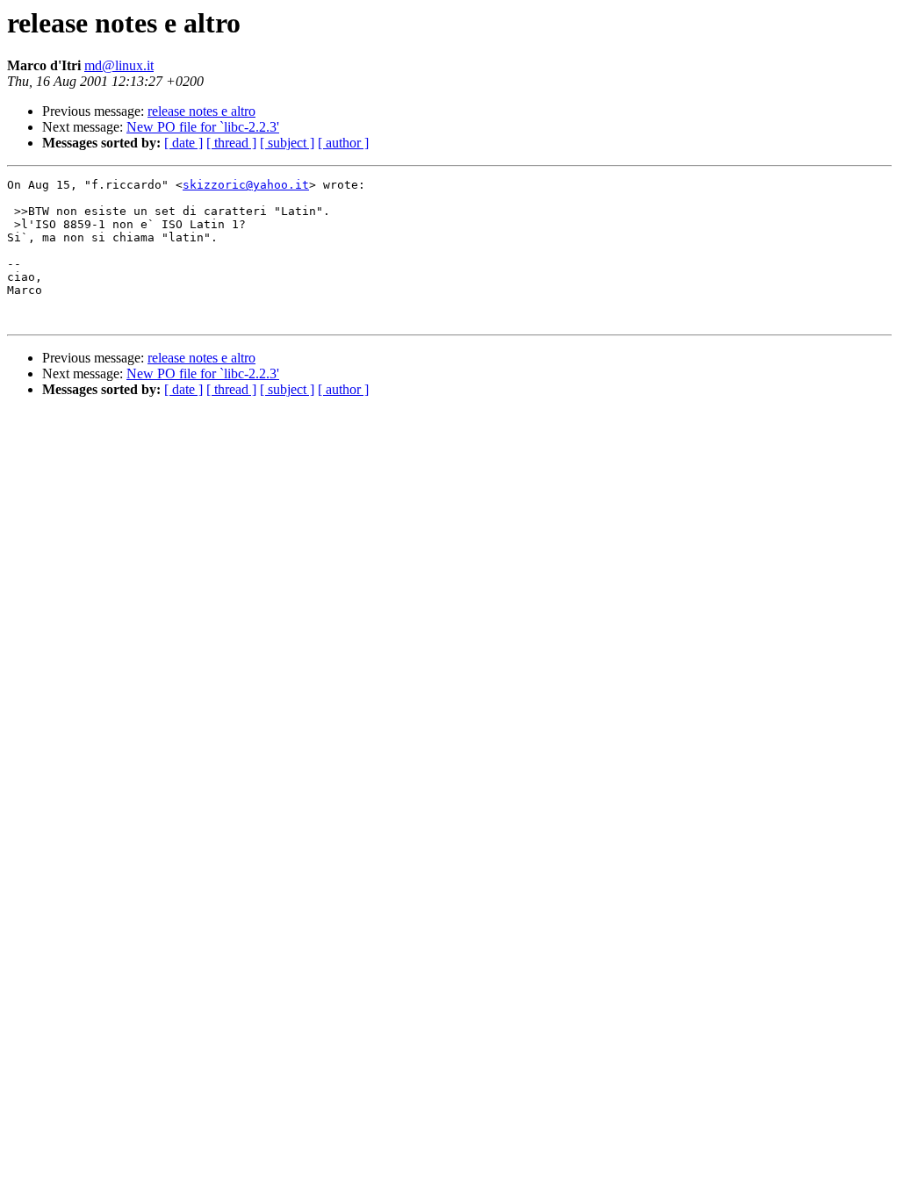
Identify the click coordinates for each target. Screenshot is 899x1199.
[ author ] (343, 142)
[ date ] (183, 142)
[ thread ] (231, 142)
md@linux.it (119, 65)
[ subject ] (287, 142)
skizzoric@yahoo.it (246, 184)
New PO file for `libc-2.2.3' (202, 126)
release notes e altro (201, 111)
